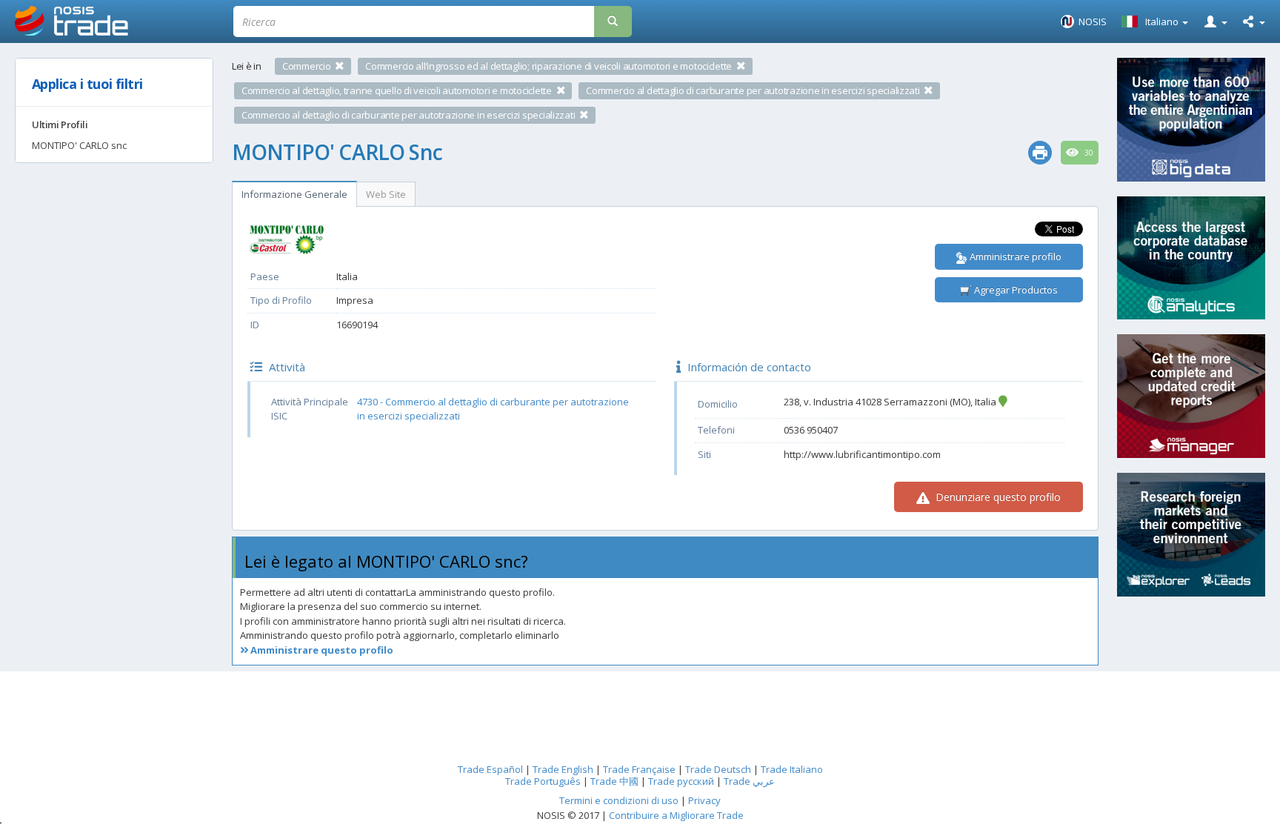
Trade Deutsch (718, 769)
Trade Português (543, 781)
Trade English (563, 769)
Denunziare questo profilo (997, 497)
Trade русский (681, 781)
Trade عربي (749, 781)
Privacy (704, 800)
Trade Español (490, 769)
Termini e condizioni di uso (619, 800)
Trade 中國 (614, 781)
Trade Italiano (792, 769)
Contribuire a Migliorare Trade (676, 815)
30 (1087, 152)
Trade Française (639, 769)
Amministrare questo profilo (320, 650)
